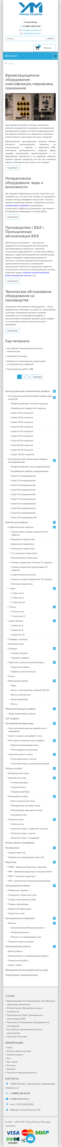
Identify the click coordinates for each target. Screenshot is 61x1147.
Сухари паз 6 (17, 625)
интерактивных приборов (17, 205)
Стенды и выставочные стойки (22, 899)
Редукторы (10, 862)
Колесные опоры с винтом (23, 833)
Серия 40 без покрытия (22, 426)
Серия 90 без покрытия (22, 449)
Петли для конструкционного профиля (26, 740)
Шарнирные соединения (22, 544)
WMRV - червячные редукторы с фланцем (27, 867)
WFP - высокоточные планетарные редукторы (29, 880)
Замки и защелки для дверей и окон (25, 735)
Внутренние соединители (23, 539)
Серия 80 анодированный (23, 508)
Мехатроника (12, 847)
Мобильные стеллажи (18, 890)
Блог (9, 1058)
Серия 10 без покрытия (22, 412)
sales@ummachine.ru (32, 30)
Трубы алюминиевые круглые (21, 713)
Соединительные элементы (20, 527)
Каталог (12, 55)
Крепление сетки (16, 644)
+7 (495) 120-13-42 (32, 26)
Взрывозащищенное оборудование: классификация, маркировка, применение (29, 81)
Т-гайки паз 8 (17, 597)
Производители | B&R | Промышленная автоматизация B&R (24, 231)
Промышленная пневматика (20, 918)
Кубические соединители (23, 548)
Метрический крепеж (18, 680)
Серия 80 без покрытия (22, 445)
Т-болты (12, 607)
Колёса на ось (17, 824)
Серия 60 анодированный (23, 503)
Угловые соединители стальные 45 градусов (31, 562)
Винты (14, 704)
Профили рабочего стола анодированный (30, 466)
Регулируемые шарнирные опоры (26, 810)
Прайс (9, 1047)
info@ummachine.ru (32, 33)
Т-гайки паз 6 (17, 593)
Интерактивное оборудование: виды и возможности (24, 182)
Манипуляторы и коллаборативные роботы (28, 956)
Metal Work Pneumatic (17, 356)
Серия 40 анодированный (23, 489)
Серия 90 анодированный (23, 512)
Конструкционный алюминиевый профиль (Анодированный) (28, 460)
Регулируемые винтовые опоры (25, 805)
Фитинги (12, 923)
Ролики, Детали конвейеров (19, 842)
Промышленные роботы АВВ (20, 369)
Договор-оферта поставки (19, 1051)
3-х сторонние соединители (24, 553)
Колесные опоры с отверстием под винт (29, 828)
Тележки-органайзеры (18, 904)
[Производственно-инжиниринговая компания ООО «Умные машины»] (30, 8)
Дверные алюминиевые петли (25, 745)
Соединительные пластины (23, 574)
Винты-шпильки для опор (23, 801)
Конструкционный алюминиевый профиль (27, 391)
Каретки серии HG (16, 852)
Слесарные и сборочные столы (22, 895)
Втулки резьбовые (19, 699)
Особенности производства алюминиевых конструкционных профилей (26, 362)
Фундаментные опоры (18, 773)
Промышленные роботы (18, 946)
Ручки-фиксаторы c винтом (24, 759)
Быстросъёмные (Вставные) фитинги (28, 927)
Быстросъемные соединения (24, 557)
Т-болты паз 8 (17, 611)
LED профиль (12, 718)
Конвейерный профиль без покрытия (28, 408)
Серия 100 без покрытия (22, 454)
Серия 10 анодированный (23, 476)
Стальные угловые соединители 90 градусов (31, 579)
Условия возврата (15, 1054)
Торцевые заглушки (20, 657)
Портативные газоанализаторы (21, 974)
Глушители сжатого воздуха (21, 941)
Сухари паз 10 (17, 634)
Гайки (13, 685)
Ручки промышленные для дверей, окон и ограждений (27, 730)
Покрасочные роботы (18, 960)
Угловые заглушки (19, 653)
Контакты (11, 1065)
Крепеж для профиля (16, 522)
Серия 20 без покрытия (22, 417)
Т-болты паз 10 (18, 616)
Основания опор (19, 814)
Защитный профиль (20, 667)
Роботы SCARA (14, 965)
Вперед (38, 376)
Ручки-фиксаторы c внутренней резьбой (30, 763)
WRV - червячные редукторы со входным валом (30, 871)
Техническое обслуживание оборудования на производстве (28, 295)
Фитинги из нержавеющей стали (26, 937)
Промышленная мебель (17, 885)
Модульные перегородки (20, 908)
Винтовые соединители (22, 584)
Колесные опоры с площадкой (25, 838)
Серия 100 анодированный (24, 517)
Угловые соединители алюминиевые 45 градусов (29, 568)
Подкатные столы (16, 913)
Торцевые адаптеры (20, 791)
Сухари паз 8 (17, 630)
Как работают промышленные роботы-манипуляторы (25, 350)
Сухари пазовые (15, 620)
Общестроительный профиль (20, 708)
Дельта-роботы (15, 951)
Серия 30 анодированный (23, 485)
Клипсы (11, 676)
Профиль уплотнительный (23, 671)
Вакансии (11, 1069)
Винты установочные (21, 694)
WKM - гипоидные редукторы (21, 876)
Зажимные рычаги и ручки (20, 754)
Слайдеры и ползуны (18, 639)
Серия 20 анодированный (23, 480)
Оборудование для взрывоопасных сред (26, 969)
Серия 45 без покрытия (22, 431)
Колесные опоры (16, 819)
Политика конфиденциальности (22, 1072)
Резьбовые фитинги (20, 932)
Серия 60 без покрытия (22, 440)
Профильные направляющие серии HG (26, 857)
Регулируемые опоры (18, 796)
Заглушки (12, 648)
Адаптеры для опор (17, 777)
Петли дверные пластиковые (24, 749)
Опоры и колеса (13, 768)
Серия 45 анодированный (23, 494)
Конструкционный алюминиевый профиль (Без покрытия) (30, 397)
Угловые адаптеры (19, 782)
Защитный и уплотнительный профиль (26, 662)
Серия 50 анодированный (23, 499)
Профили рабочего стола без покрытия (29, 403)
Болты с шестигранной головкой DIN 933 (30, 690)
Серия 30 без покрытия (22, 422)
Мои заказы (12, 1061)
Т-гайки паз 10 (18, 602)
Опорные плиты (18, 787)
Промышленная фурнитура (19, 723)
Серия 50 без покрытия (22, 436)
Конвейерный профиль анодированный (29, 471)
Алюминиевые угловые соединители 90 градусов (29, 533)
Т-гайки (11, 588)
